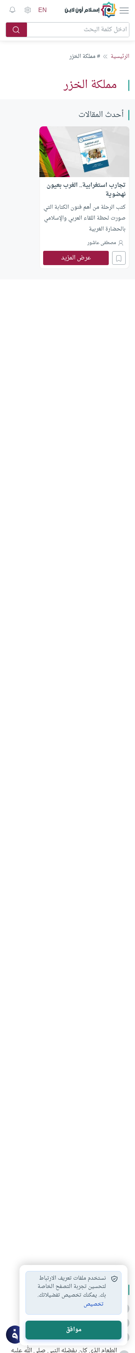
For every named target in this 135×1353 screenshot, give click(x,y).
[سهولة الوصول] (27, 10)
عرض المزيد (76, 258)
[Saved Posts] (12, 10)
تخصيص (94, 1304)
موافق (73, 1329)
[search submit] (16, 30)
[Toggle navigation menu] (123, 10)
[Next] (8, 197)
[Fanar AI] (15, 1334)
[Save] (119, 258)
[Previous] (127, 197)
